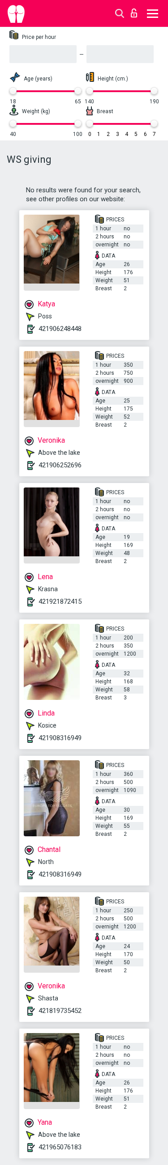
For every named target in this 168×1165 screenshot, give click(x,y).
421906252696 (60, 465)
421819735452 (60, 1011)
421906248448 (60, 329)
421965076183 (60, 1147)
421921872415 (60, 601)
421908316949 (60, 738)
